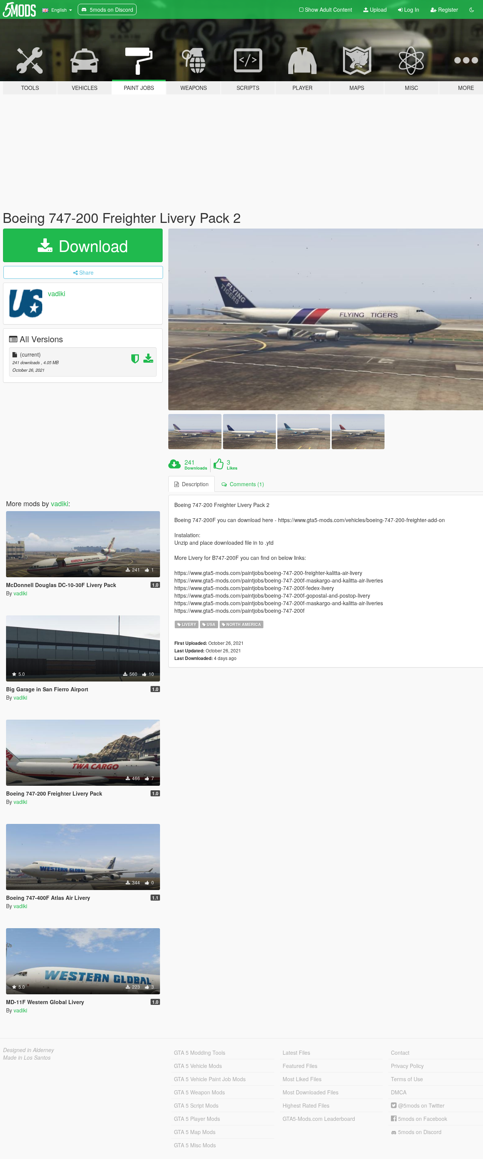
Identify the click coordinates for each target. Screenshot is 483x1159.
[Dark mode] (472, 9)
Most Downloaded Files (310, 1092)
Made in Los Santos (27, 1057)
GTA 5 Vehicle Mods (198, 1065)
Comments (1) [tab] (245, 484)
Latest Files (296, 1052)
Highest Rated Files (306, 1105)
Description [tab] (194, 484)
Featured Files (300, 1065)
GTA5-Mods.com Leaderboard (319, 1118)
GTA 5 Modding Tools (199, 1052)
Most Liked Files (302, 1079)
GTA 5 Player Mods (197, 1118)
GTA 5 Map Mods (194, 1132)
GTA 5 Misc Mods (195, 1145)
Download (91, 245)
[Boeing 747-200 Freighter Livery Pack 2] (194, 431)
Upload (377, 9)
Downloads (196, 468)
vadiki (56, 293)
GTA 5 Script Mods (196, 1105)
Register (447, 9)
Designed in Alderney (28, 1050)
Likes (232, 468)
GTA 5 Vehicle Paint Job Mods (210, 1079)
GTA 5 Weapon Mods (199, 1092)
